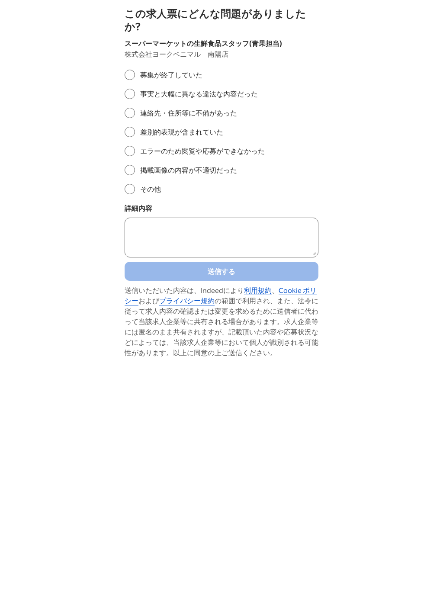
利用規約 (258, 290)
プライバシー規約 (187, 300)
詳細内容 (138, 207)
